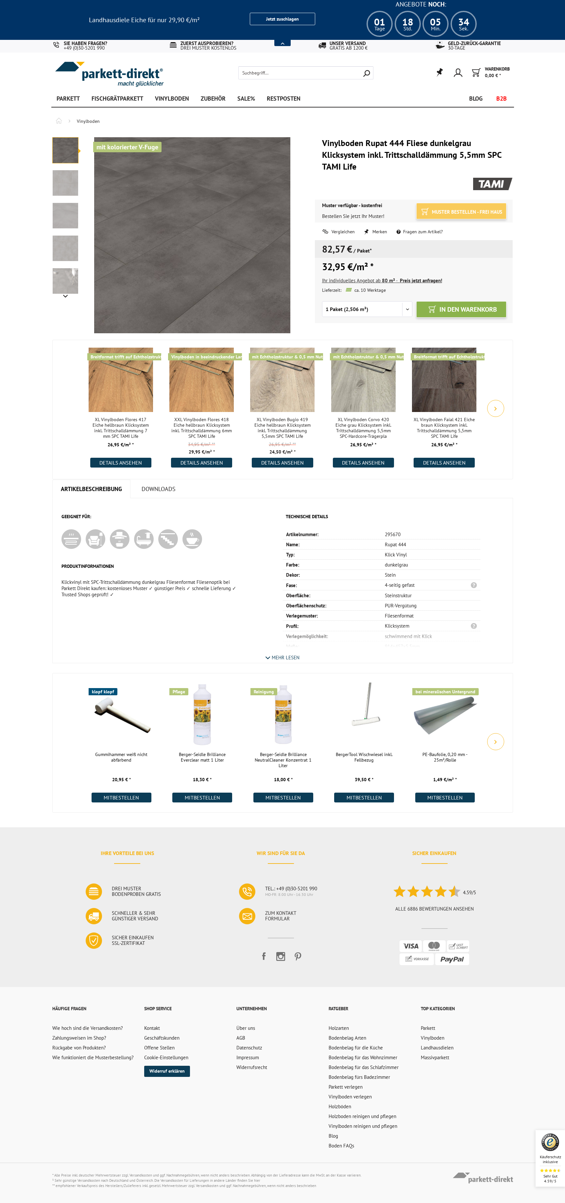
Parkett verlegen (346, 1087)
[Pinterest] (298, 959)
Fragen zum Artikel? (422, 232)
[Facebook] (264, 959)
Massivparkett (435, 1057)
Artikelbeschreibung (91, 489)
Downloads (159, 489)
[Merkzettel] (439, 72)
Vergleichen (342, 232)
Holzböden (340, 1106)
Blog (333, 1136)
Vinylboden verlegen (350, 1097)
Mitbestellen (121, 797)
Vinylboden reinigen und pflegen (363, 1126)
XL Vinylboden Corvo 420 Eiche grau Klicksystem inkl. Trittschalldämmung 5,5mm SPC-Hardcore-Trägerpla (363, 428)
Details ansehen (120, 462)
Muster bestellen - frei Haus (466, 212)
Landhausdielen (437, 1048)
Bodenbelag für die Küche (356, 1048)
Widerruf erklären (167, 1071)
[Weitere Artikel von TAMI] (493, 184)
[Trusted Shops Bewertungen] (426, 892)
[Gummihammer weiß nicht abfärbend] (121, 714)
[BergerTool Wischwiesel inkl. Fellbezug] (364, 714)
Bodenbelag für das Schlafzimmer (364, 1067)
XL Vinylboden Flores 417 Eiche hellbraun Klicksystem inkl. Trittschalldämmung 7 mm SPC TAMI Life (121, 428)
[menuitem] (294, 72)
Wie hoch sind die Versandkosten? (87, 1028)
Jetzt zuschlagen (282, 19)
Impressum (247, 1057)
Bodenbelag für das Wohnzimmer (363, 1057)
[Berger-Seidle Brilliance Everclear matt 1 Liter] (202, 714)
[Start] (58, 121)
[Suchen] (366, 72)
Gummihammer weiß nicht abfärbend (121, 757)
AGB (240, 1038)
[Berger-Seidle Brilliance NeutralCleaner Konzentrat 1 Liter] (283, 714)
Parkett (428, 1028)
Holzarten (339, 1028)
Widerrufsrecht (251, 1067)
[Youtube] (281, 959)
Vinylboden (432, 1038)
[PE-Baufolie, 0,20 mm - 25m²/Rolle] (445, 714)
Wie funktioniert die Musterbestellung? (93, 1057)
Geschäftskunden (162, 1038)
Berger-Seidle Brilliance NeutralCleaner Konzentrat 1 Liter (283, 760)
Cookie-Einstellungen (166, 1057)
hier (257, 1180)
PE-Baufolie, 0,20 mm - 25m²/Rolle (445, 757)
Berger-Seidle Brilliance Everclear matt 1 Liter (202, 757)
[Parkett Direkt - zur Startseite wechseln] (109, 69)
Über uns (245, 1028)
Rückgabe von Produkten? (79, 1048)
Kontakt (152, 1028)
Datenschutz (249, 1048)
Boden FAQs (341, 1146)
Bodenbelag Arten (347, 1038)
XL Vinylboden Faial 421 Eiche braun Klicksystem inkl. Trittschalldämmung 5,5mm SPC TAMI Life (444, 428)
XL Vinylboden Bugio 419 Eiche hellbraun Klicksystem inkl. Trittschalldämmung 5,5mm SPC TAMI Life (282, 428)
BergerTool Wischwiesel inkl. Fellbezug (364, 757)
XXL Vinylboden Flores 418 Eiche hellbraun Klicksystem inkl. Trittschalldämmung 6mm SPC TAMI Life (201, 428)
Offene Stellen (159, 1048)
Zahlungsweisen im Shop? (79, 1038)
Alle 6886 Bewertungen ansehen (434, 909)
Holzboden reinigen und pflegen (362, 1116)
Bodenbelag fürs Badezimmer (359, 1077)
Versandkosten (140, 1175)
